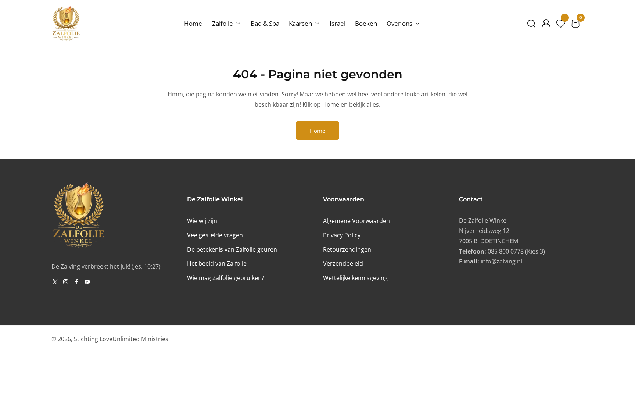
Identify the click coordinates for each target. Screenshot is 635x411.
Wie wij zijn (202, 221)
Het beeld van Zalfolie (217, 263)
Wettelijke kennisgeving (355, 278)
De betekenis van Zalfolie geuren (232, 249)
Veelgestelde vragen (215, 235)
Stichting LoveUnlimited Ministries (121, 339)
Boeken (366, 23)
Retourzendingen (347, 249)
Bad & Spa (265, 23)
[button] (531, 23)
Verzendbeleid (343, 263)
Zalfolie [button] (223, 23)
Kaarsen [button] (301, 23)
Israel (337, 23)
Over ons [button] (400, 23)
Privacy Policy (341, 235)
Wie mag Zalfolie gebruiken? (225, 278)
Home (193, 23)
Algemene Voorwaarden (356, 221)
